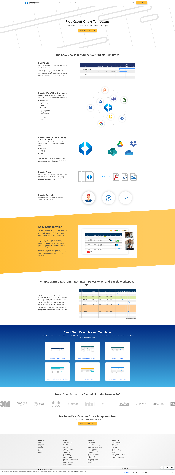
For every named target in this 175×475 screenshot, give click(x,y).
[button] (46, 3)
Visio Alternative (116, 456)
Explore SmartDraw (117, 451)
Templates (115, 444)
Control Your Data (68, 456)
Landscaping (91, 462)
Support (40, 447)
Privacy (40, 451)
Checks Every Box (68, 451)
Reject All (135, 472)
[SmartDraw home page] (32, 3)
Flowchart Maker (67, 457)
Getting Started (116, 442)
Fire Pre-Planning (92, 449)
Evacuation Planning (93, 454)
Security (40, 452)
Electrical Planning (93, 451)
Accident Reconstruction (94, 446)
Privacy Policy (30, 472)
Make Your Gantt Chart (86, 30)
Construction (91, 457)
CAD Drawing (66, 461)
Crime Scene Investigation (95, 447)
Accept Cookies (145, 472)
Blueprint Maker (67, 464)
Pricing (85, 3)
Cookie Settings (125, 472)
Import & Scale (67, 444)
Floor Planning (91, 442)
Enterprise (41, 444)
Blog (113, 452)
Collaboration (66, 452)
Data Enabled (66, 447)
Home (40, 442)
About (40, 449)
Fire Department (92, 461)
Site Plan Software (68, 462)
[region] (87, 472)
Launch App (141, 3)
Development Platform (118, 454)
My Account (123, 3)
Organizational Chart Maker (70, 459)
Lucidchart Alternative (118, 457)
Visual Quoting (91, 444)
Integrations (66, 454)
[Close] (172, 472)
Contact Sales (131, 3)
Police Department (93, 459)
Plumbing (90, 452)
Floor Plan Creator (68, 449)
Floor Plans (115, 446)
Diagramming (91, 456)
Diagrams (114, 447)
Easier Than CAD (67, 442)
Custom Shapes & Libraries (70, 446)
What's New (115, 449)
